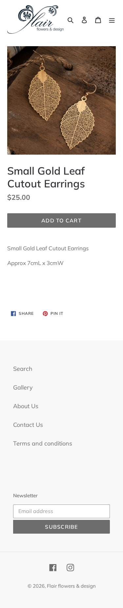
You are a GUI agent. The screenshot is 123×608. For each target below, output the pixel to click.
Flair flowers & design (71, 586)
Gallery (23, 387)
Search (22, 368)
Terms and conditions (42, 443)
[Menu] (112, 19)
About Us (25, 406)
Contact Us (28, 424)
